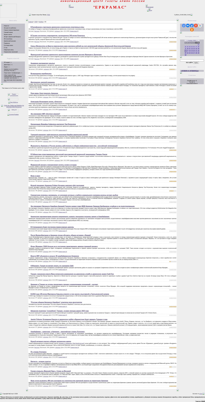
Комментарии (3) (63, 337)
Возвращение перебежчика (41, 73)
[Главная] (71, 7)
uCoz (200, 393)
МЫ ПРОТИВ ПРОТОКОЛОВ (13, 80)
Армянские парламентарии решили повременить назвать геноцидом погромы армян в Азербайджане (70, 216)
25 (190, 53)
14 (196, 48)
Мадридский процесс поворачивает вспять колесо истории (54, 165)
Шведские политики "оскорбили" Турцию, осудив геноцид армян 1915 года (60, 311)
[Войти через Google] (200, 25)
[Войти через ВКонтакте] (188, 25)
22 (198, 51)
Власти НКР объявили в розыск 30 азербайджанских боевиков (55, 256)
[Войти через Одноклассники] (192, 29)
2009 (36, 21)
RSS (48, 14)
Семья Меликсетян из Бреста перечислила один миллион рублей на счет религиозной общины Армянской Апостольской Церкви (81, 46)
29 (198, 53)
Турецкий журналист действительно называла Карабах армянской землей (59, 135)
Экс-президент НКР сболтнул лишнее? (45, 114)
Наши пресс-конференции (12, 73)
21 (196, 51)
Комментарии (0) (74, 31)
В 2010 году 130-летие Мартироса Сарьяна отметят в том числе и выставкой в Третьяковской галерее (70, 294)
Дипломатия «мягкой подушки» (43, 82)
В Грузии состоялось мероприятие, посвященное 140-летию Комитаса (58, 35)
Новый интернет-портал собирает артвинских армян (51, 341)
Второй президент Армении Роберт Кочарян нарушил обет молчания (57, 185)
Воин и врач (35, 176)
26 (192, 53)
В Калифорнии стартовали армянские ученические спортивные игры (57, 27)
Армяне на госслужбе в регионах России (11, 69)
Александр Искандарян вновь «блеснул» (46, 101)
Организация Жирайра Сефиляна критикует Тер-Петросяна (53, 124)
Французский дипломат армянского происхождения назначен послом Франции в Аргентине (66, 54)
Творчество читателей (11, 52)
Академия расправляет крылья (43, 63)
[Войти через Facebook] (192, 25)
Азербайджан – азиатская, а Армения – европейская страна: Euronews (58, 332)
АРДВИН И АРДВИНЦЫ (190, 71)
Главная (30, 21)
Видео (6, 67)
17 (187, 51)
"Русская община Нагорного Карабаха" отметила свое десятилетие (56, 302)
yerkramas (57, 31)
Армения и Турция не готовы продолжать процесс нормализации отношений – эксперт (64, 284)
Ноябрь (41, 21)
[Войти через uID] (184, 25)
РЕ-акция (7, 62)
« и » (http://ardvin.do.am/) (72, 343)
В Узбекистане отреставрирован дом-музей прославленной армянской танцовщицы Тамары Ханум (69, 154)
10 (187, 48)
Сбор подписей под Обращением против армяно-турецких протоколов (13, 76)
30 (185, 55)
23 (185, 53)
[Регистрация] (149, 7)
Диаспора (7, 64)
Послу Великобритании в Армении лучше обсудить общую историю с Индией (61, 235)
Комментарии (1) (63, 242)
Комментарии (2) (63, 50)
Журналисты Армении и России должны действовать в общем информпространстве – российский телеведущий (74, 146)
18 (190, 51)
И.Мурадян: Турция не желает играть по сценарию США (52, 266)
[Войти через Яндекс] (196, 25)
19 (192, 51)
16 (185, 51)
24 (187, 53)
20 (194, 51)
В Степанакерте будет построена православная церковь (52, 227)
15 (198, 48)
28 (196, 53)
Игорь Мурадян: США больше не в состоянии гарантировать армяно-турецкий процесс (64, 246)
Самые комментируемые (11, 30)
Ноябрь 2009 (192, 40)
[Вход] (149, 10)
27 (194, 53)
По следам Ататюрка (38, 352)
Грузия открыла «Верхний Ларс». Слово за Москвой (51, 371)
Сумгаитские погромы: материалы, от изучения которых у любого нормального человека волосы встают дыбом (74, 195)
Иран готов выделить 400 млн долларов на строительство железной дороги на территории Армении (69, 381)
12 (192, 48)
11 (189, 48)
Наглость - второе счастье (41, 361)
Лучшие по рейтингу (10, 28)
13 (194, 48)
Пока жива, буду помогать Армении (44, 93)
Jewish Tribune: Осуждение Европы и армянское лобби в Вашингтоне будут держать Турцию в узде (69, 319)
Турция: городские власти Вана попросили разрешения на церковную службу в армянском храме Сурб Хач (72, 274)
